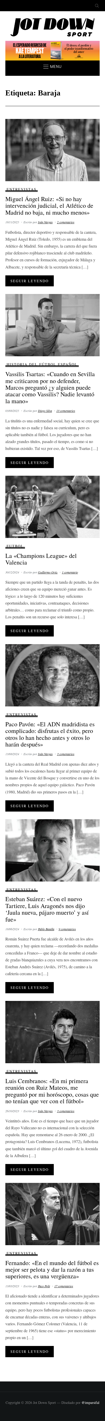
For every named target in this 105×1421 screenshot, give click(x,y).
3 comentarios (65, 754)
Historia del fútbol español (42, 364)
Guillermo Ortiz (48, 572)
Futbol (15, 546)
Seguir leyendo (29, 280)
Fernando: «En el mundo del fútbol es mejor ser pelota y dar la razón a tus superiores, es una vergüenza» (52, 1269)
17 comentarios (63, 1286)
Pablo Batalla (46, 929)
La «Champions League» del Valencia (41, 559)
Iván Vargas (45, 222)
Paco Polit (44, 1286)
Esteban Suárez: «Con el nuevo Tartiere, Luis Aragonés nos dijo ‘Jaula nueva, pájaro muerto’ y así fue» (47, 909)
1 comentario (70, 572)
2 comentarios (65, 222)
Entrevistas (21, 189)
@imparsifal (90, 1402)
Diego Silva (45, 411)
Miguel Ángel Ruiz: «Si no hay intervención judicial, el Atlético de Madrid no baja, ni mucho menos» (49, 205)
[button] (52, 66)
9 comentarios (67, 929)
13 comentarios (65, 411)
